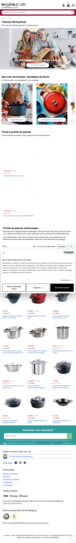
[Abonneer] (69, 436)
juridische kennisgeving (43, 443)
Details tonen (65, 280)
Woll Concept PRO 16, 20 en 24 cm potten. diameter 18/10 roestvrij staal (12, 353)
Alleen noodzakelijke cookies (14, 288)
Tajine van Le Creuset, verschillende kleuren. (18, 216)
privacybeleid (57, 443)
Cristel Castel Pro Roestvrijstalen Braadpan (36, 387)
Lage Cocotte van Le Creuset (13, 176)
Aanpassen (37, 287)
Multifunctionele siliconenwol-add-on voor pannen (12, 317)
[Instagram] (20, 462)
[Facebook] (16, 462)
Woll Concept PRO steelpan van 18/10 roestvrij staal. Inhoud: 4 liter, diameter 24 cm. (38, 353)
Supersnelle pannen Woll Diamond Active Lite (61, 317)
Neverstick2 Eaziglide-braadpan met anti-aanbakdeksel (10, 422)
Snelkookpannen (17, 120)
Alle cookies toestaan (62, 287)
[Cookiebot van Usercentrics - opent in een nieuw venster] (65, 252)
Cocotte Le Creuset (37, 65)
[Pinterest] (24, 462)
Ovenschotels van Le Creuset (52, 120)
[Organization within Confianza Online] (14, 516)
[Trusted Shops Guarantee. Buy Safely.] (6, 516)
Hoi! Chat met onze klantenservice (21, 456)
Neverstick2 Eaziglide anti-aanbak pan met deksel (61, 387)
